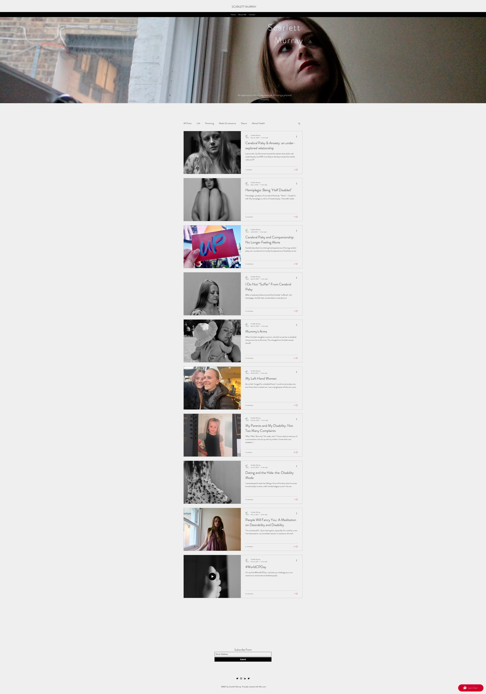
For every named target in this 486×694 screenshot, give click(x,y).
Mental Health (258, 123)
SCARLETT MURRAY (244, 7)
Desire (244, 123)
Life (198, 123)
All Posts (188, 123)
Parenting (209, 123)
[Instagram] (241, 678)
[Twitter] (237, 678)
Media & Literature (227, 123)
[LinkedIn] (245, 678)
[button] (299, 123)
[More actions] (297, 136)
